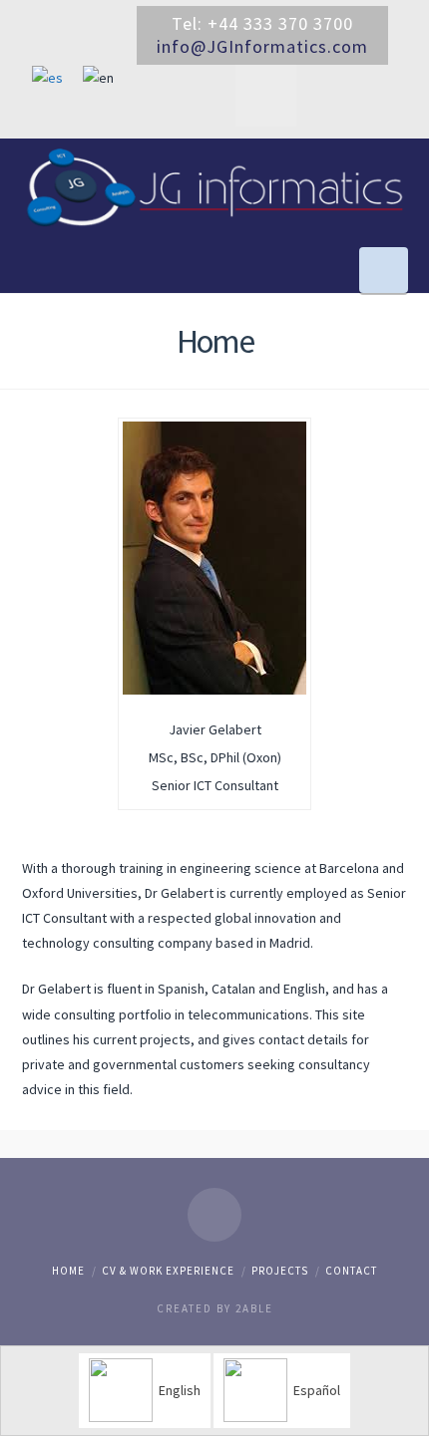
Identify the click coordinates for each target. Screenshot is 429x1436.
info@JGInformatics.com (262, 46)
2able (254, 1308)
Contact (351, 1271)
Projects (279, 1271)
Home (68, 1271)
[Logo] (215, 187)
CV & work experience (168, 1271)
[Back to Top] (401, 1408)
